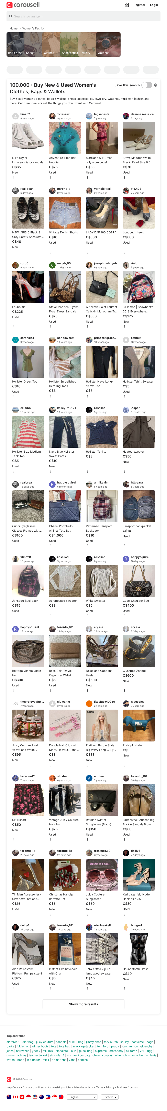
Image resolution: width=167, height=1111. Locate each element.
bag (81, 1042)
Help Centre (13, 1087)
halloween (22, 1050)
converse (138, 1042)
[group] (83, 44)
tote (53, 1046)
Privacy (110, 1087)
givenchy (146, 1046)
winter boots (40, 1046)
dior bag (28, 1042)
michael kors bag (78, 1055)
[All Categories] (126, 5)
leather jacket (38, 1055)
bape (20, 1059)
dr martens (59, 1059)
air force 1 (13, 1042)
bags (149, 1042)
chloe (96, 1055)
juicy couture (44, 1042)
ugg (150, 1050)
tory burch (111, 1042)
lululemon (23, 1046)
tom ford (103, 1046)
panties (83, 1059)
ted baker (33, 1059)
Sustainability (55, 1087)
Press (41, 1087)
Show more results (83, 1004)
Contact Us (29, 1087)
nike (118, 1055)
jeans (10, 1050)
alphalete (62, 1050)
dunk (72, 1042)
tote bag (64, 1046)
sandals (61, 1042)
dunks (11, 1055)
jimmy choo (93, 1042)
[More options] (13, 178)
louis (73, 1050)
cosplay (107, 1055)
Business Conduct (127, 1087)
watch (11, 1059)
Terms (99, 1087)
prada (115, 1046)
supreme (101, 1050)
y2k (142, 1050)
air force (131, 1050)
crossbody (116, 1050)
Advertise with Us (83, 1087)
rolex (46, 1059)
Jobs (68, 1087)
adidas (21, 1055)
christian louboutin (135, 1055)
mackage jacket (83, 1046)
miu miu (48, 1050)
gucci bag (85, 1050)
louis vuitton (130, 1046)
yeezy (36, 1050)
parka (10, 1046)
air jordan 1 (57, 1055)
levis (153, 1055)
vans (72, 1059)
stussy (124, 1042)
